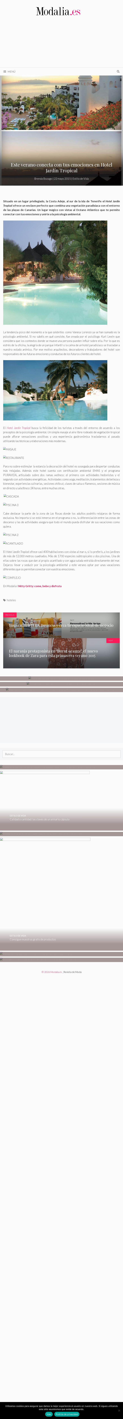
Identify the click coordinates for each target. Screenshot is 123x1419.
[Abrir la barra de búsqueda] (118, 71)
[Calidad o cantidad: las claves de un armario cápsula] (45, 828)
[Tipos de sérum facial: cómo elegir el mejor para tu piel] (62, 678)
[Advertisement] (61, 43)
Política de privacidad (67, 1414)
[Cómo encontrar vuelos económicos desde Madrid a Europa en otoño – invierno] (47, 767)
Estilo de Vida (81, 178)
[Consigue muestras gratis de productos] (45, 948)
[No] (119, 1410)
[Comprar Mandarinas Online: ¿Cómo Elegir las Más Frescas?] (36, 954)
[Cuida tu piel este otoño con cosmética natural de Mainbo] (61, 684)
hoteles (11, 600)
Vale (49, 1414)
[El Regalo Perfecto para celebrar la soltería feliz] (38, 960)
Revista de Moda (72, 972)
